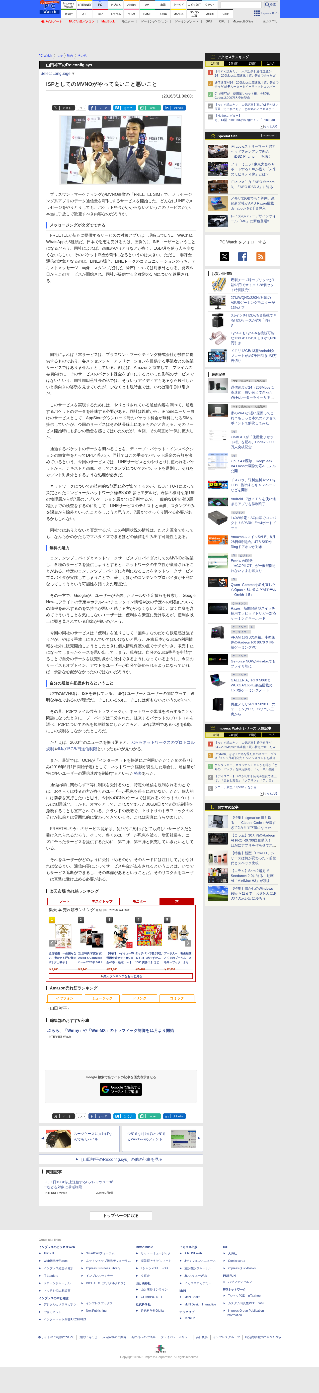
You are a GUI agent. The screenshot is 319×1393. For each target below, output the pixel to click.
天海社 (232, 1253)
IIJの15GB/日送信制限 (77, 749)
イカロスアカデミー (197, 1283)
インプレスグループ (226, 1337)
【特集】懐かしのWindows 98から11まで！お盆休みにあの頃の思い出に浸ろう (254, 893)
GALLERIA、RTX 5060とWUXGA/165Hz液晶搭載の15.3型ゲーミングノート (251, 685)
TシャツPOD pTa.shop (244, 1295)
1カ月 (271, 63)
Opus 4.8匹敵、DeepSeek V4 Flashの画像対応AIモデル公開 (253, 466)
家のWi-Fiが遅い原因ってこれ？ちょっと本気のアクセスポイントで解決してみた (253, 418)
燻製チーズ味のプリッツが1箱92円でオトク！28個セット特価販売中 (253, 285)
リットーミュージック (156, 1253)
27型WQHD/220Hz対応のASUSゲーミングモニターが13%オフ (253, 303)
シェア (103, 108)
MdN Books (192, 1297)
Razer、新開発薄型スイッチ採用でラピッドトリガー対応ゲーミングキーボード (253, 613)
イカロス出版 (188, 1247)
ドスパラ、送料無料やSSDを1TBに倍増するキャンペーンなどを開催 (253, 485)
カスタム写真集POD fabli (246, 1303)
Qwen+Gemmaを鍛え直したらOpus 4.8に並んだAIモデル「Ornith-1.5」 (253, 590)
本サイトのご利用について (56, 1337)
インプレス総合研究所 (59, 1268)
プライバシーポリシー (176, 1337)
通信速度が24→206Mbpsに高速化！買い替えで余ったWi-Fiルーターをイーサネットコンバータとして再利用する (247, 87)
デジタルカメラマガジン (60, 1304)
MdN (182, 1290)
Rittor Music (144, 1247)
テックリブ (186, 1312)
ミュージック (102, 998)
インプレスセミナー (99, 1276)
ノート (65, 901)
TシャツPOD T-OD (154, 1268)
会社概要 (202, 1337)
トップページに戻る (121, 1215)
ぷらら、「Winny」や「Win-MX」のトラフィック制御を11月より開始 (110, 1030)
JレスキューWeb (195, 1276)
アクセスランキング (233, 57)
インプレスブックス (99, 1303)
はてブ (128, 108)
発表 (138, 773)
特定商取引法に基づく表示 (263, 1337)
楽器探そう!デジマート (156, 1261)
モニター (128, 21)
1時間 (215, 63)
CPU (222, 21)
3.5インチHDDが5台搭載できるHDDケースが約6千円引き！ (254, 320)
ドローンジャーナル (57, 1283)
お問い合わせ (88, 1337)
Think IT (49, 1253)
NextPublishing (96, 1310)
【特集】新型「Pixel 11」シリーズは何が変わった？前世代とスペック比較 (253, 858)
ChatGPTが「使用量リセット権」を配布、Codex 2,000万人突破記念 (253, 442)
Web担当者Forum (56, 1261)
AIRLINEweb (193, 1253)
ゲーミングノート (187, 21)
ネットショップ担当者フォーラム (108, 1261)
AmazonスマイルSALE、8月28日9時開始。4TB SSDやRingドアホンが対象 (253, 542)
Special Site (228, 136)
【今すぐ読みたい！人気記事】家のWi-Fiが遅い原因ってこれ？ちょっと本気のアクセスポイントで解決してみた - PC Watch (246, 109)
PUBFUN (229, 1276)
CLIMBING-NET (151, 1297)
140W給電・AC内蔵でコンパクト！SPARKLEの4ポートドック (253, 523)
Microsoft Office (243, 21)
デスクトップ (102, 901)
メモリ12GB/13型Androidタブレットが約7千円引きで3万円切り (254, 356)
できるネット (53, 1312)
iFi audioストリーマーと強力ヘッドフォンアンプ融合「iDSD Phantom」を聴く (253, 151)
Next (189, 943)
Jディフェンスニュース (200, 1261)
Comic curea (236, 1261)
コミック (177, 998)
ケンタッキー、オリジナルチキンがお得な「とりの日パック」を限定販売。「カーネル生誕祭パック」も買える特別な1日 (246, 769)
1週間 (252, 63)
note (153, 108)
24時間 (233, 63)
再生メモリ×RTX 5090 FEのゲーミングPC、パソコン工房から (253, 709)
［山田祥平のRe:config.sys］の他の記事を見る (121, 1159)
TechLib (189, 1318)
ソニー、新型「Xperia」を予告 (235, 787)
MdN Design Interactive (200, 1304)
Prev (53, 943)
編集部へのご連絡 (144, 1337)
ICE (225, 1247)
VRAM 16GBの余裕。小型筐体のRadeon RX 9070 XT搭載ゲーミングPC (253, 642)
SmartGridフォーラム (100, 1253)
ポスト (67, 108)
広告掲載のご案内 (114, 1337)
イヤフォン (65, 998)
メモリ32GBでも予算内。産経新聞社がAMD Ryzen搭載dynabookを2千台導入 (253, 203)
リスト (81, 108)
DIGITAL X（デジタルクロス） (106, 1283)
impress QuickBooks (242, 1268)
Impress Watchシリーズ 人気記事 (244, 728)
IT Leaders (51, 1276)
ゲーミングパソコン (154, 21)
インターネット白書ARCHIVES (65, 1319)
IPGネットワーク (234, 1289)
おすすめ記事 (228, 807)
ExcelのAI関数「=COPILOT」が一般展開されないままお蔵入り (253, 566)
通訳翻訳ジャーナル (197, 1268)
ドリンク (140, 998)
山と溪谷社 (143, 1283)
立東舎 (145, 1276)
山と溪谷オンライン (154, 1289)
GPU (209, 21)
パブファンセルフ (240, 1282)
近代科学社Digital (152, 1310)
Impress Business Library (103, 1268)
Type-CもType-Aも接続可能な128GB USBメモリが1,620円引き (253, 338)
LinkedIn (178, 108)
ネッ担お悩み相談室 (57, 1290)
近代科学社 (143, 1304)
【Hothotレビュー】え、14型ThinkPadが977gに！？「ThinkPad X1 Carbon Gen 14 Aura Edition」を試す (245, 120)
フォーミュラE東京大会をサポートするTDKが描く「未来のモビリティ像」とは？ (253, 169)
